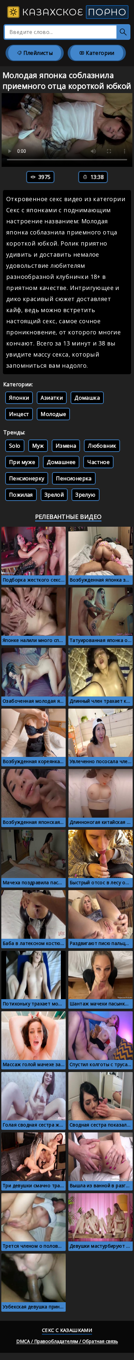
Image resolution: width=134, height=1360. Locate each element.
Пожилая (21, 494)
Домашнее (61, 462)
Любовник (102, 445)
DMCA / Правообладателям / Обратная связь (67, 1341)
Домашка (87, 397)
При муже (22, 462)
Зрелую (85, 494)
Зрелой (54, 494)
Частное (98, 462)
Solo (14, 445)
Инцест (19, 414)
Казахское (73, 12)
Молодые (53, 414)
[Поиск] (123, 32)
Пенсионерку (26, 478)
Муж (38, 445)
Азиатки (52, 397)
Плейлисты (37, 52)
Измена (66, 445)
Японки (19, 397)
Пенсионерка (73, 478)
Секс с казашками (67, 1330)
